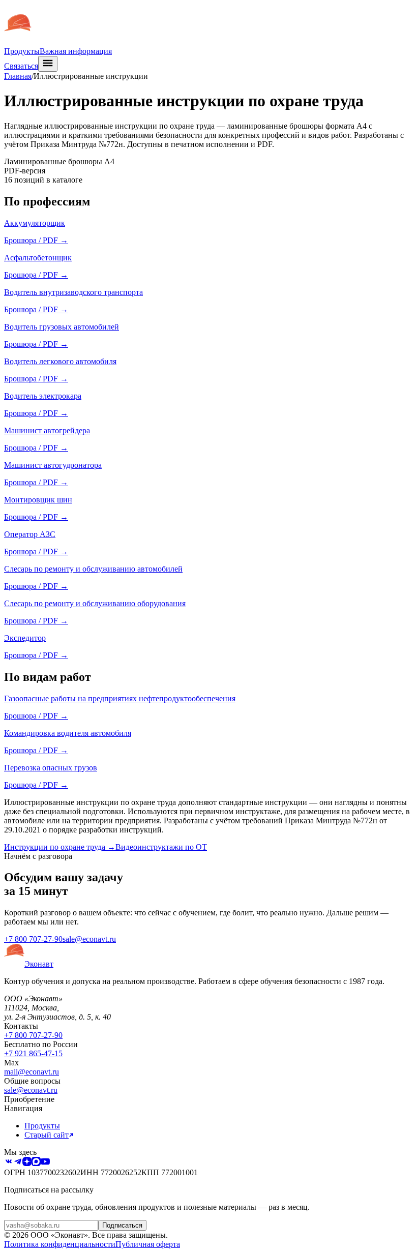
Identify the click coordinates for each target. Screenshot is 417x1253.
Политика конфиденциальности (59, 1244)
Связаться (21, 66)
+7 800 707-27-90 (33, 939)
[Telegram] (17, 1163)
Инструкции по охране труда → (59, 847)
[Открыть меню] (47, 64)
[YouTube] (45, 1163)
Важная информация (76, 51)
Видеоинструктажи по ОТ (161, 847)
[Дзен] (27, 1163)
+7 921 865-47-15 (33, 1053)
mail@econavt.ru (31, 1071)
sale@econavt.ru (89, 939)
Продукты (22, 51)
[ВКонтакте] (8, 1163)
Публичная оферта (147, 1244)
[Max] (36, 1163)
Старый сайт (46, 1134)
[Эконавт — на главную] (18, 42)
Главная (18, 76)
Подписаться (122, 1225)
